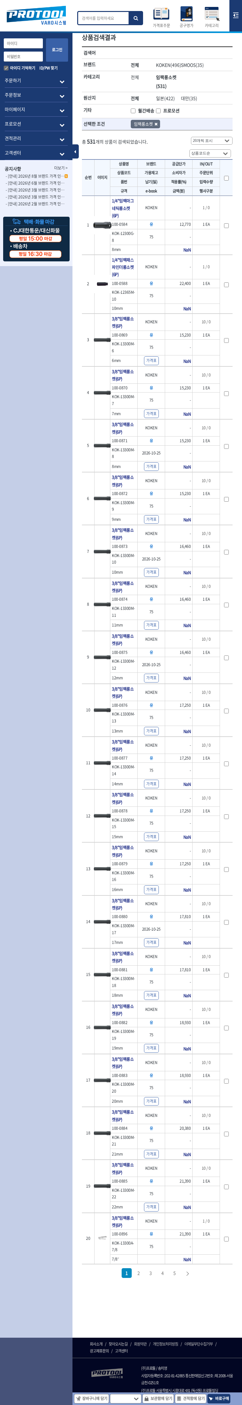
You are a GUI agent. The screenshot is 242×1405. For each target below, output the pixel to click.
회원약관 (140, 1344)
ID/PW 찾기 (48, 68)
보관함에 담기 (161, 1398)
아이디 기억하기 (22, 68)
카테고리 (212, 25)
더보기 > (61, 168)
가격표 (151, 360)
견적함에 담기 (194, 1398)
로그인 (57, 50)
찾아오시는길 (118, 1344)
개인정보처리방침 (165, 1344)
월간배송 (146, 110)
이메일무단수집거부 (198, 1344)
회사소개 (96, 1344)
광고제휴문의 (99, 1351)
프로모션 (171, 110)
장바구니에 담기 (94, 1398)
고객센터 (121, 1351)
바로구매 (222, 1398)
